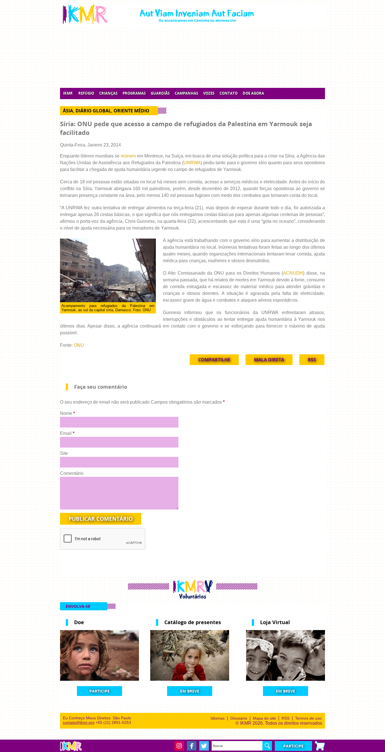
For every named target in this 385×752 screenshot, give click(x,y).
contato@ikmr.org (78, 722)
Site (64, 453)
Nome (67, 413)
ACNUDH (293, 273)
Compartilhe (214, 360)
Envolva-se (78, 606)
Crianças (108, 93)
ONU (79, 345)
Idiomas (218, 718)
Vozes (208, 93)
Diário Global (93, 111)
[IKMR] (158, 14)
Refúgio (86, 93)
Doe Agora (253, 93)
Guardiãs (160, 93)
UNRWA (192, 162)
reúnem (128, 155)
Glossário (238, 718)
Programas (134, 93)
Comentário (71, 473)
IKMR (68, 93)
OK (267, 746)
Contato (229, 93)
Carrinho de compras (320, 746)
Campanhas (186, 93)
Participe (99, 691)
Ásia (68, 111)
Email (67, 433)
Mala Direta (269, 360)
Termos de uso (308, 718)
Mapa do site (264, 718)
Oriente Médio (131, 111)
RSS (312, 360)
